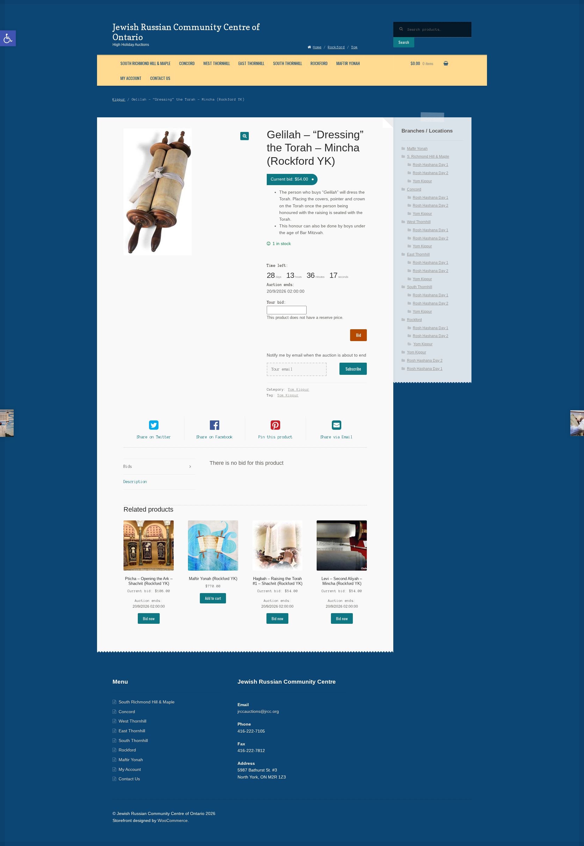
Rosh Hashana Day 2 (430, 173)
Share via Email (337, 437)
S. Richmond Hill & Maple (428, 156)
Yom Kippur (298, 389)
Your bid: (276, 302)
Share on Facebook (214, 437)
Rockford (319, 63)
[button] (8, 38)
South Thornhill (287, 63)
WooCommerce (173, 820)
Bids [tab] (127, 466)
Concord (187, 63)
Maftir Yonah (348, 63)
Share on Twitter (154, 437)
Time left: (277, 266)
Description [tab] (135, 482)
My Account (130, 78)
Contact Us (160, 78)
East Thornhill (251, 63)
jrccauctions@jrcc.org (258, 711)
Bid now (149, 618)
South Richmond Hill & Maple (145, 63)
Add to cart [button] (213, 598)
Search (403, 42)
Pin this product (276, 437)
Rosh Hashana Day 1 (430, 165)
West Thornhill (216, 63)
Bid (358, 335)
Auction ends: (280, 285)
